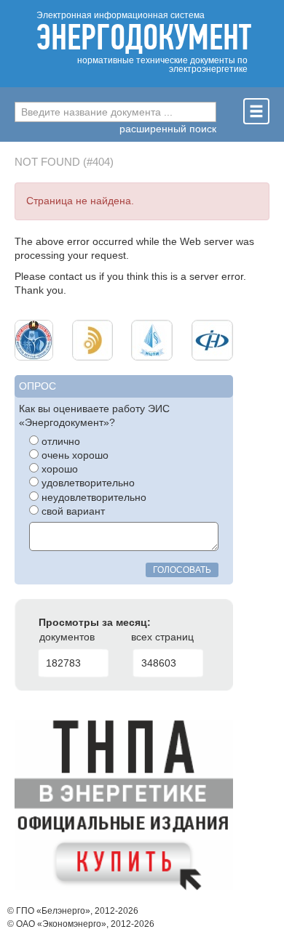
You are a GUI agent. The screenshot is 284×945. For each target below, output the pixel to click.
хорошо (58, 469)
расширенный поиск (167, 129)
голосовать (182, 570)
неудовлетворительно (92, 497)
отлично (59, 441)
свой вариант (72, 511)
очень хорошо (74, 455)
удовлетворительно (87, 483)
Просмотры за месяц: (95, 622)
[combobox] (115, 112)
